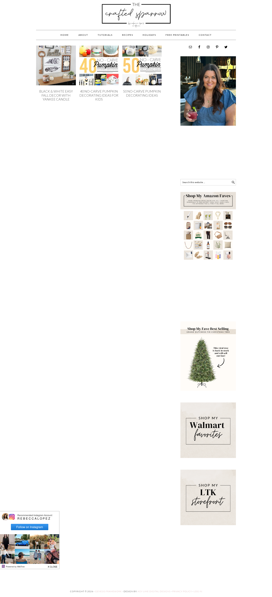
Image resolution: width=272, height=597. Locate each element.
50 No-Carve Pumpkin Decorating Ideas (142, 93)
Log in (198, 591)
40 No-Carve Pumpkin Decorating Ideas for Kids (98, 95)
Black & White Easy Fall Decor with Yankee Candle (56, 95)
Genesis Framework (108, 591)
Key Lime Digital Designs (154, 591)
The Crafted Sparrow (136, 19)
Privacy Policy (182, 591)
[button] (52, 565)
